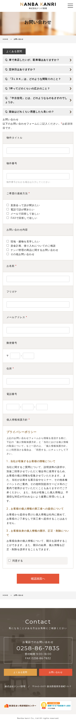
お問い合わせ (56, 672)
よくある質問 (14, 51)
